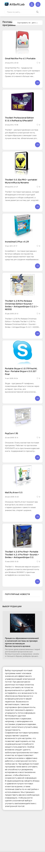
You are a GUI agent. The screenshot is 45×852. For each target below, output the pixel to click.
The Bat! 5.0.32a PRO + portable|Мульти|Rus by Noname (21, 181)
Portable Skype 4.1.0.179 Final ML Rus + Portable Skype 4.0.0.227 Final (21, 371)
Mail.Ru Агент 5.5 (13, 492)
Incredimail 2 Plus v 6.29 (17, 241)
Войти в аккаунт (31, 4)
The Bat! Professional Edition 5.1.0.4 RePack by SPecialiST (19, 119)
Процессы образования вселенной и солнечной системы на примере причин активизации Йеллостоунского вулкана (22, 642)
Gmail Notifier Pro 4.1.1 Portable (20, 58)
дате (34, 22)
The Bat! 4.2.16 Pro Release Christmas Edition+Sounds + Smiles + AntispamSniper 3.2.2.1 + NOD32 (21, 305)
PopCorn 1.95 (11, 433)
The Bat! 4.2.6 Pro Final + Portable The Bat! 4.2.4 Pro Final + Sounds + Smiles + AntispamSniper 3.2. (22, 554)
